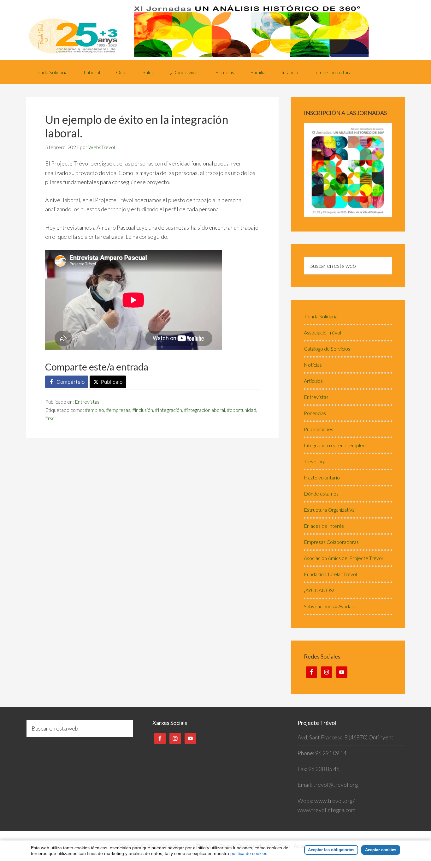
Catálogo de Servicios (327, 349)
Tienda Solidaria (321, 316)
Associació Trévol (322, 332)
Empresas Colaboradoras (331, 542)
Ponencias (315, 413)
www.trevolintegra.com (326, 809)
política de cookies (248, 853)
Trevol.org (314, 461)
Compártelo (70, 382)
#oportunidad (241, 410)
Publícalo (111, 382)
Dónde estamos (321, 494)
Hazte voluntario (322, 477)
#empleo (94, 410)
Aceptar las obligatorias (331, 849)
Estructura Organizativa (329, 510)
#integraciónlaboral (204, 410)
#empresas (118, 410)
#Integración (168, 410)
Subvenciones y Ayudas (329, 606)
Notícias (313, 365)
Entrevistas (87, 402)
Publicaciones (318, 429)
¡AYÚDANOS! (319, 590)
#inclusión (142, 410)
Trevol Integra (215, 30)
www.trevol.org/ (334, 800)
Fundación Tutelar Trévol (330, 574)
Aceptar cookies (380, 849)
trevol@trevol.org (335, 784)
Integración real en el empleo (335, 445)
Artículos (313, 381)
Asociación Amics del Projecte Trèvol (343, 558)
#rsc (50, 418)
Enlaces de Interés (324, 526)
